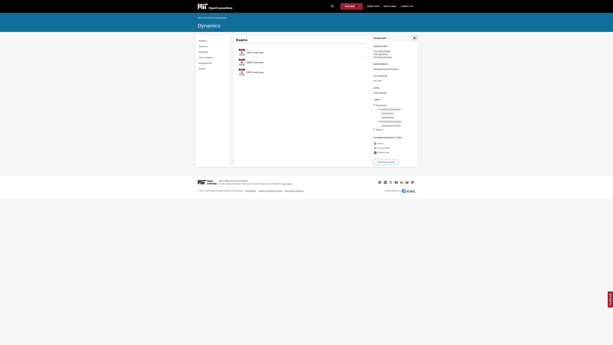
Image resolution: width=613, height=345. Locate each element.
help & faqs (390, 6)
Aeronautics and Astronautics (386, 69)
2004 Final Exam (255, 52)
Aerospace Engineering (390, 109)
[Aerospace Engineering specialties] (379, 109)
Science (379, 129)
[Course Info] (414, 38)
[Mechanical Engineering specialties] (379, 121)
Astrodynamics (387, 117)
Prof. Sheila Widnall (382, 51)
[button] (386, 162)
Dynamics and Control (391, 125)
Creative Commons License (270, 191)
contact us (407, 6)
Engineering (381, 105)
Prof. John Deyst (381, 54)
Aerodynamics (387, 113)
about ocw (373, 6)
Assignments (205, 63)
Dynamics (209, 26)
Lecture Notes (206, 57)
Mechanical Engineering (390, 121)
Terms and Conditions (293, 191)
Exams (202, 68)
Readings (203, 52)
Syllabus (203, 40)
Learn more (287, 184)
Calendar (203, 46)
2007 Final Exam (255, 72)
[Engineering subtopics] (374, 105)
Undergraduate (380, 93)
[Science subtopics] (374, 129)
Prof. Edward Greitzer (383, 57)
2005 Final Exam (255, 62)
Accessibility (250, 191)
